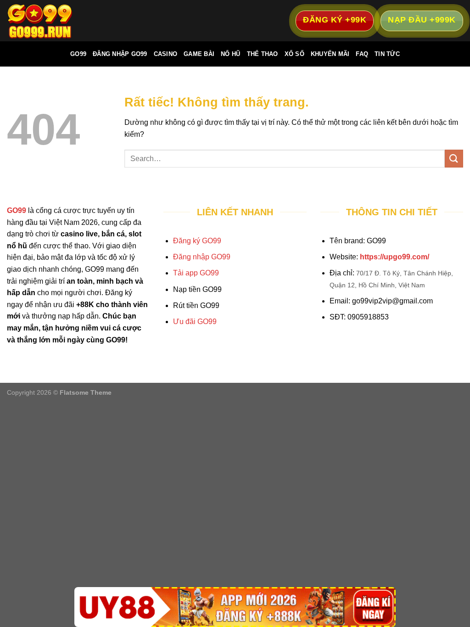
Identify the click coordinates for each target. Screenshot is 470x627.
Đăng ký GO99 (197, 241)
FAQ (362, 53)
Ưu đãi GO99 (195, 321)
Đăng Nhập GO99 (120, 53)
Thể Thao (262, 53)
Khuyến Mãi (330, 53)
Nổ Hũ (230, 53)
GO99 (78, 53)
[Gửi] (454, 159)
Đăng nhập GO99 (201, 257)
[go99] (53, 20)
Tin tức (387, 53)
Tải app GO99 (196, 273)
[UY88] (235, 607)
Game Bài (199, 53)
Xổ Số (294, 53)
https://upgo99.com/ (394, 257)
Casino (166, 53)
